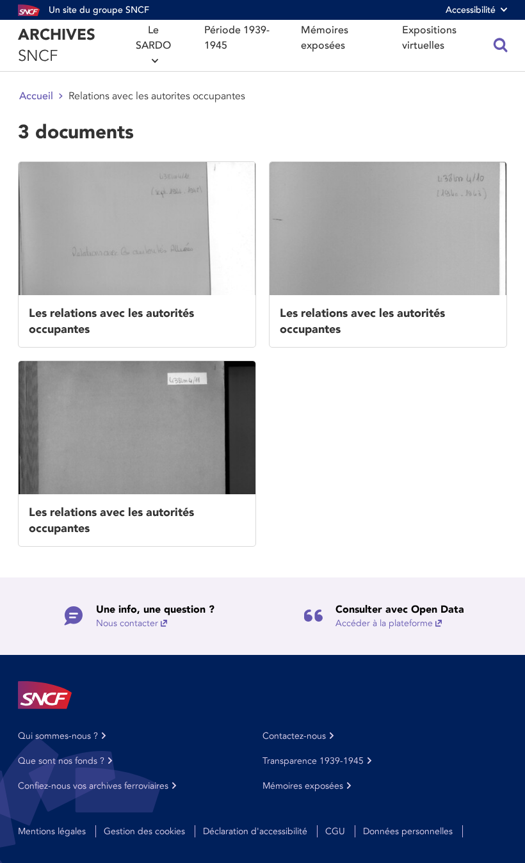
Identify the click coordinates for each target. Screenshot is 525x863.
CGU (335, 831)
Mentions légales (52, 831)
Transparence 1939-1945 (313, 760)
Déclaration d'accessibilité (255, 831)
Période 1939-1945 (237, 38)
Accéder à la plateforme (384, 623)
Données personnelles (408, 831)
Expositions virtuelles (429, 38)
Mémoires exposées (324, 38)
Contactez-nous (294, 735)
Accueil (36, 96)
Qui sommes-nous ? (58, 735)
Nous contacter (127, 623)
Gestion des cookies (144, 831)
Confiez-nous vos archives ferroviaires (93, 785)
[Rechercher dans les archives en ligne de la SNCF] (501, 45)
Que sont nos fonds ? (61, 760)
